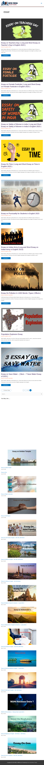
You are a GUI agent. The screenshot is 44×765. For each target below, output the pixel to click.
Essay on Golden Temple (6, 467)
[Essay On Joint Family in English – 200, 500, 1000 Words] (22, 528)
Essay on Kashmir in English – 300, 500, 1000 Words (12, 559)
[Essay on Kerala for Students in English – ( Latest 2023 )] (22, 658)
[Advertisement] (22, 409)
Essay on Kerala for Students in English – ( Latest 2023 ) (12, 668)
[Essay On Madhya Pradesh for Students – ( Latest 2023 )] (22, 593)
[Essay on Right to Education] (22, 484)
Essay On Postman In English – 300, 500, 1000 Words (12, 646)
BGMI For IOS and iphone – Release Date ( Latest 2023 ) (12, 711)
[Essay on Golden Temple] (22, 458)
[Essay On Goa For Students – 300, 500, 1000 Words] (22, 746)
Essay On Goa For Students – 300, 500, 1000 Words (11, 755)
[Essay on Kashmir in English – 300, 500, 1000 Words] (22, 549)
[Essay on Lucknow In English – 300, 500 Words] (22, 571)
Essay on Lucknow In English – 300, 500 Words (11, 581)
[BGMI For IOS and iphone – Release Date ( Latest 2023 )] (22, 702)
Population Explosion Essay (12, 334)
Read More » (5, 55)
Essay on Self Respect (5, 515)
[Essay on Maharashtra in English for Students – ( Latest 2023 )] (22, 615)
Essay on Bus (4, 472)
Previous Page (6, 390)
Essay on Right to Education (7, 494)
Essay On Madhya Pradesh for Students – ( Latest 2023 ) (12, 602)
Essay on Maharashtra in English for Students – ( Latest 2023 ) (13, 624)
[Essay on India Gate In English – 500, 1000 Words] (22, 680)
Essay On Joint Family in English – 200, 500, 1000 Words (12, 537)
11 (28, 390)
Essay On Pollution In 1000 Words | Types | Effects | (21, 293)
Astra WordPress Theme (32, 762)
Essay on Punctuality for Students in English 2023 (20, 213)
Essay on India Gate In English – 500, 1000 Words (11, 690)
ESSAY (2, 47)
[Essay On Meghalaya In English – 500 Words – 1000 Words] (22, 724)
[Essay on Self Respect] (22, 506)
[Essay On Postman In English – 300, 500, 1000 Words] (22, 637)
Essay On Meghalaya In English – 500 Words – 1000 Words (13, 733)
